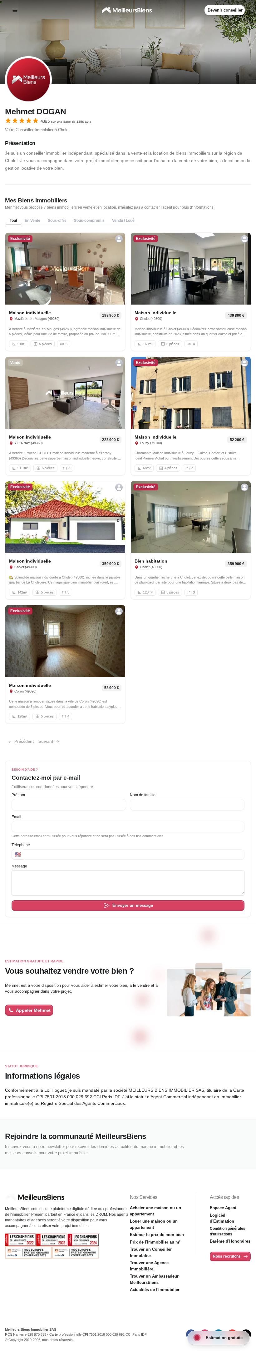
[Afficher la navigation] (15, 10)
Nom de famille (142, 795)
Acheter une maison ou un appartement (155, 1210)
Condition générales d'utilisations (227, 1231)
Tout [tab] (13, 220)
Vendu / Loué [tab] (123, 220)
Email (16, 817)
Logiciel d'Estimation (222, 1218)
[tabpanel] (128, 478)
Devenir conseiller (225, 10)
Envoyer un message (132, 905)
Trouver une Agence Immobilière (149, 1265)
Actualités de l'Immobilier (155, 1289)
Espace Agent (223, 1207)
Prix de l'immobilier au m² (155, 1242)
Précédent (24, 741)
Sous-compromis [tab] (89, 220)
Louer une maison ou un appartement (154, 1224)
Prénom (18, 795)
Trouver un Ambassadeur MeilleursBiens (154, 1279)
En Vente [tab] (32, 220)
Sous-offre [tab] (57, 220)
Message (19, 866)
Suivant (45, 741)
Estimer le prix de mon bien (157, 1234)
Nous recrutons (227, 1256)
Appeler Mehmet (33, 1010)
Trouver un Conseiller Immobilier (151, 1252)
